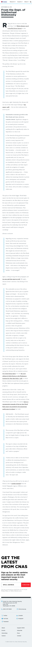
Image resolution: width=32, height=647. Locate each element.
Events (3, 630)
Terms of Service (15, 590)
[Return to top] (28, 643)
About (3, 627)
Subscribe (26, 584)
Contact (19, 635)
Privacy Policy (4, 590)
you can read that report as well (11, 279)
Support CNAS (21, 627)
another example (16, 483)
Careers (4, 635)
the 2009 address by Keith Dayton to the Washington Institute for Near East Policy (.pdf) (14, 376)
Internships (4, 633)
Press (18, 633)
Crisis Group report (9, 373)
